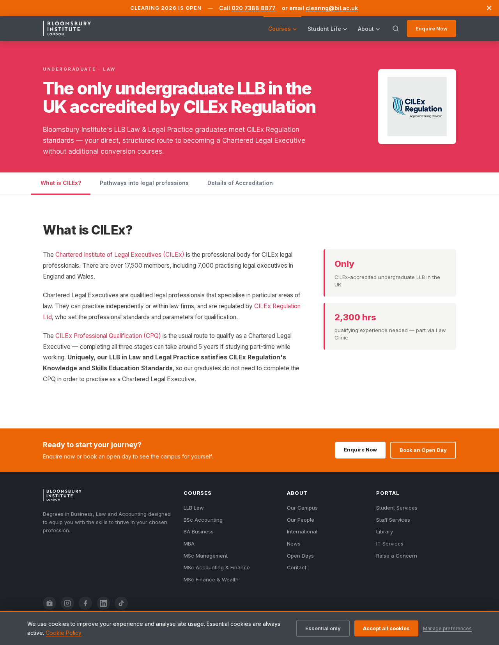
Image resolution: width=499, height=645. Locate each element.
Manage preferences (447, 628)
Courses (279, 28)
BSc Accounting (203, 520)
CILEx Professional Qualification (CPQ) (108, 335)
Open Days (300, 556)
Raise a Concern (396, 556)
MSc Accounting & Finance (217, 567)
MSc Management (206, 556)
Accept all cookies (386, 628)
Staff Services (393, 520)
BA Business (199, 531)
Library (384, 531)
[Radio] (49, 603)
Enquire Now (432, 28)
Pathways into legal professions (144, 182)
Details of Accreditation (240, 182)
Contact (296, 567)
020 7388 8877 (254, 8)
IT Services (389, 543)
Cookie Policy (63, 632)
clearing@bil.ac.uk (332, 8)
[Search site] (395, 28)
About (366, 28)
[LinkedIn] (103, 603)
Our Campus (302, 508)
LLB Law (194, 508)
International (302, 531)
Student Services (397, 508)
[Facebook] (85, 603)
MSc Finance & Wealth (211, 579)
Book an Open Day (423, 450)
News (294, 543)
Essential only (323, 628)
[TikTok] (121, 603)
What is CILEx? (61, 182)
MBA (189, 543)
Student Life (324, 28)
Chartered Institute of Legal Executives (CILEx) (119, 254)
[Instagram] (67, 603)
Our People (300, 520)
